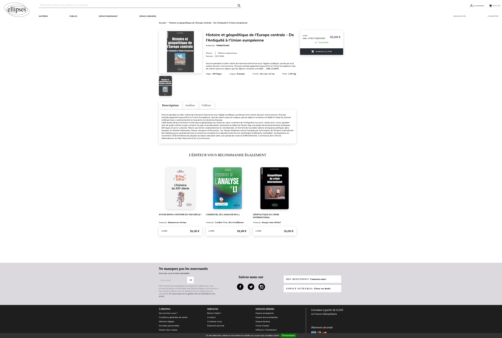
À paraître (493, 16)
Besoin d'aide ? (214, 313)
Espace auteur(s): (308, 288)
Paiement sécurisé (215, 325)
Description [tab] (170, 105)
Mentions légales (166, 321)
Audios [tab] (190, 105)
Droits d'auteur (262, 325)
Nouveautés (459, 16)
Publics (73, 16)
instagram (261, 287)
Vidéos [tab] (206, 105)
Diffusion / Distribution (266, 329)
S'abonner (190, 280)
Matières (43, 16)
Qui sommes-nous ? (168, 313)
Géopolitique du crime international (266, 216)
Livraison (211, 317)
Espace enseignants (265, 313)
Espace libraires (147, 16)
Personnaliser (288, 335)
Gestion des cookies (168, 329)
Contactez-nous (214, 321)
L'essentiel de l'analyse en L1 (223, 214)
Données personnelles (169, 325)
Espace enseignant (108, 16)
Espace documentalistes (267, 317)
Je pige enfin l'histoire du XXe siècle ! (180, 214)
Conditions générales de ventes (173, 317)
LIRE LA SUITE (272, 69)
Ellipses (209, 53)
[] (239, 5)
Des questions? (306, 279)
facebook (240, 287)
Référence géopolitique (227, 53)
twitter (251, 287)
